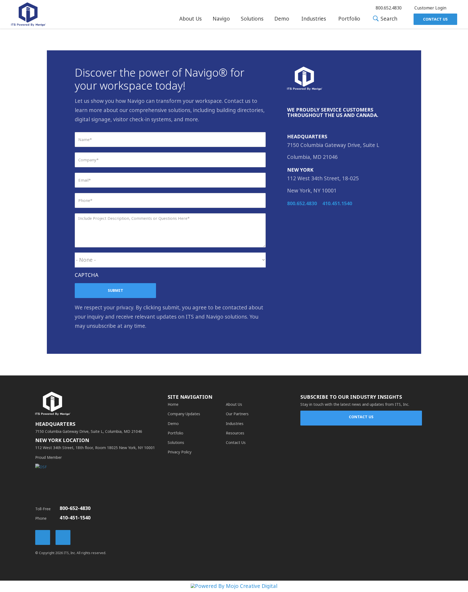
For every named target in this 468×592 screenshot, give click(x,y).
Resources (235, 433)
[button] (190, 19)
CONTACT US (361, 417)
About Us (190, 19)
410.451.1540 (337, 203)
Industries (313, 19)
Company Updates (184, 414)
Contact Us (435, 19)
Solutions (252, 19)
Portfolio (349, 19)
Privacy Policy (179, 452)
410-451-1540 (75, 517)
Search (388, 19)
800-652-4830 (75, 508)
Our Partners (237, 414)
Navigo (221, 19)
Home (173, 404)
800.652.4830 (302, 203)
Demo (281, 19)
